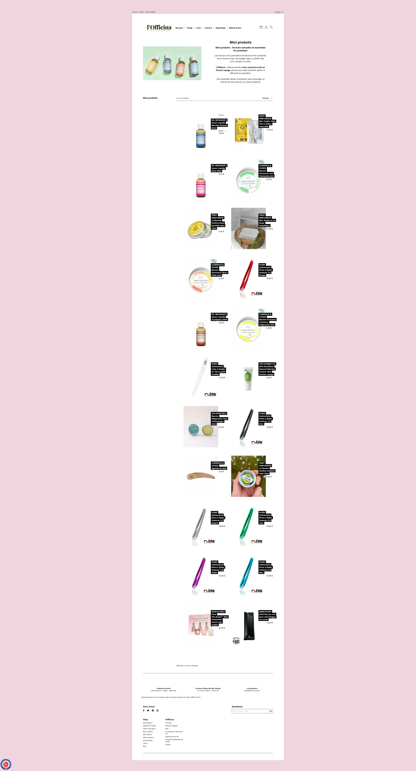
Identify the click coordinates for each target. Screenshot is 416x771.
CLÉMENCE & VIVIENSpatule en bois (219, 466)
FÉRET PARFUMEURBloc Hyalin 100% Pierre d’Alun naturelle (267, 121)
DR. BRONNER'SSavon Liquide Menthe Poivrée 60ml (219, 124)
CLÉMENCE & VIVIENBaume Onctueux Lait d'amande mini (266, 170)
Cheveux (208, 28)
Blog (144, 746)
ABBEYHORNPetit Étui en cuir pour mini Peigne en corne (267, 615)
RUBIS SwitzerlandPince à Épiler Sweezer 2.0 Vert (265, 517)
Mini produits (150, 98)
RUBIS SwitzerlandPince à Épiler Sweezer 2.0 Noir (265, 418)
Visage (189, 28)
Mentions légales (171, 726)
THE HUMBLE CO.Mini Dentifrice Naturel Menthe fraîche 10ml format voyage (267, 369)
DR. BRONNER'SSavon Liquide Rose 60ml (219, 168)
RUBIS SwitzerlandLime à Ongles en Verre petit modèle (218, 369)
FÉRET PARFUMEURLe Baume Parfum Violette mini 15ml (267, 468)
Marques (179, 28)
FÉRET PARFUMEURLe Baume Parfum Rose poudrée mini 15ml (218, 221)
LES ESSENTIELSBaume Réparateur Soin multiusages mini (219, 418)
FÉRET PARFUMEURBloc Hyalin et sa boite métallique (267, 220)
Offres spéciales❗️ (150, 729)
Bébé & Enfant (235, 28)
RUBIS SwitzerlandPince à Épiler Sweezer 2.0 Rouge (265, 269)
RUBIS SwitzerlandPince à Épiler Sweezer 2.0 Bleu (265, 567)
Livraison (168, 723)
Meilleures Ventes (149, 726)
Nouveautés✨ (148, 723)
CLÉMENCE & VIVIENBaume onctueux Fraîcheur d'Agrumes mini (267, 319)
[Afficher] (206, 129)
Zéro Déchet (147, 734)
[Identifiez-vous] (266, 26)
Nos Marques (148, 740)
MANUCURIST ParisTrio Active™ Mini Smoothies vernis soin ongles (220, 618)
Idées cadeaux (148, 737)
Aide (166, 729)
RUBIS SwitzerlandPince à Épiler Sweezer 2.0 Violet (218, 567)
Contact (168, 744)
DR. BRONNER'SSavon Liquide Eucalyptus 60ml (219, 317)
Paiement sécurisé (172, 737)
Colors (145, 743)
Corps (198, 28)
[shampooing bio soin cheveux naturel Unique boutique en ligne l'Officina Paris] (171, 697)
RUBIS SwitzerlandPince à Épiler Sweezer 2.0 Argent (218, 517)
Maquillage (220, 28)
